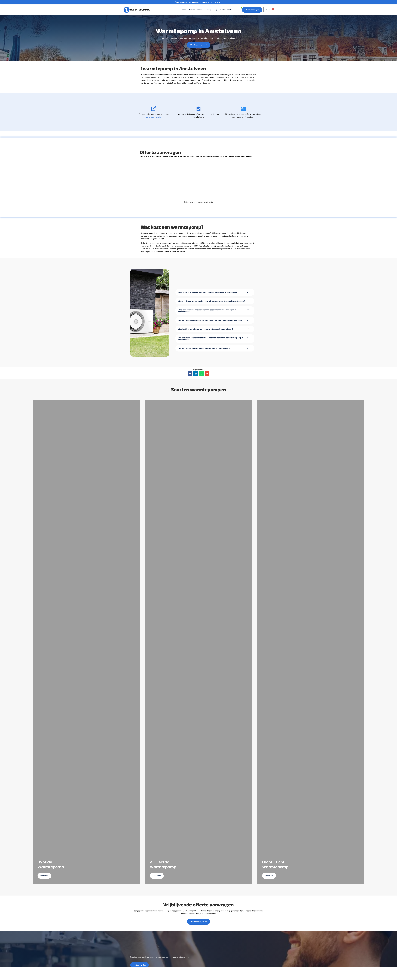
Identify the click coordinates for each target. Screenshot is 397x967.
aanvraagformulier (154, 117)
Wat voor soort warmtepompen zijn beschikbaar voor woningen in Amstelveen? (207, 311)
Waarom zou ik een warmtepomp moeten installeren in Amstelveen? (208, 292)
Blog (208, 10)
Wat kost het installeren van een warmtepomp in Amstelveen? (205, 329)
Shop (215, 10)
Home (184, 10)
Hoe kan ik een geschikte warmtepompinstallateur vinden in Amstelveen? (210, 320)
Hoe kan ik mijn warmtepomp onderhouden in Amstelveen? (204, 348)
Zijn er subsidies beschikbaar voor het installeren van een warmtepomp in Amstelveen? (210, 339)
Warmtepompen (195, 10)
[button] (214, 292)
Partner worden (226, 10)
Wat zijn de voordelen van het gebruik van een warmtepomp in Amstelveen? (211, 301)
